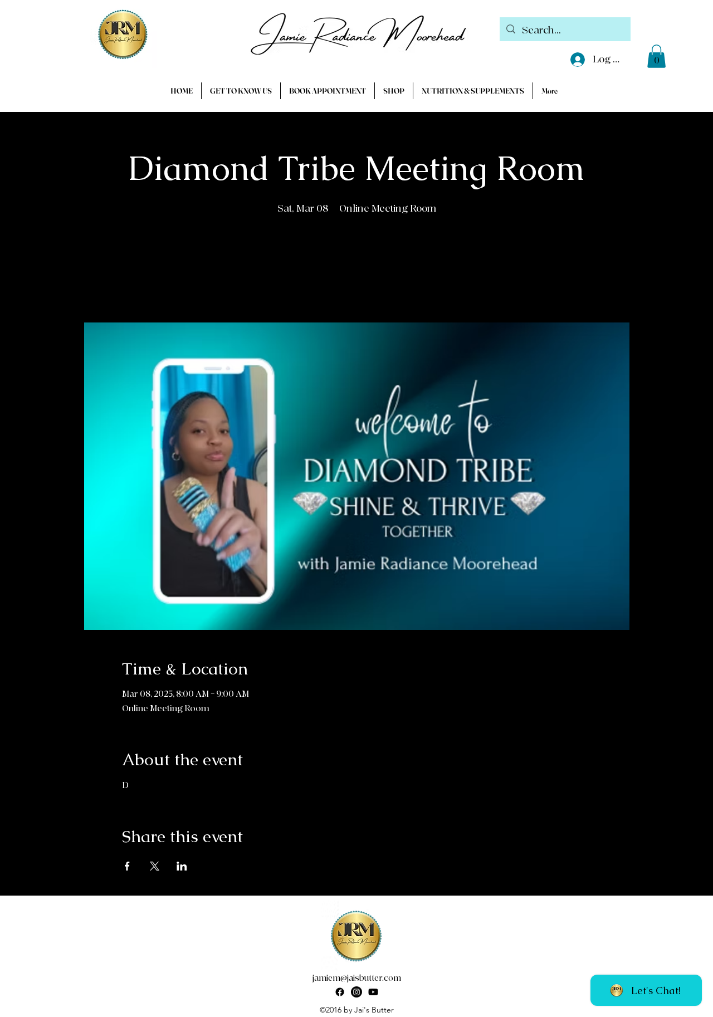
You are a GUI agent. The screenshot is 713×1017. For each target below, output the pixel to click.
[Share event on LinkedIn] (182, 866)
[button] (656, 56)
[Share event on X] (154, 866)
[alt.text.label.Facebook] (339, 992)
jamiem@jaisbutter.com (356, 978)
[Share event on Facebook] (127, 866)
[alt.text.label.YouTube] (373, 992)
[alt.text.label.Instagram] (356, 992)
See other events (356, 270)
